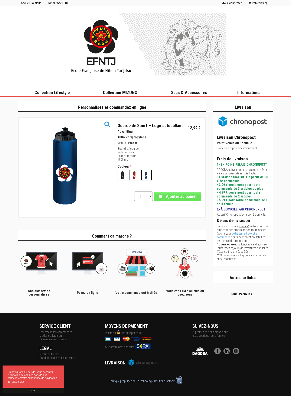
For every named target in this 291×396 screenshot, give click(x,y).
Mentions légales (49, 354)
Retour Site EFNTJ (58, 3)
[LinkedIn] (227, 353)
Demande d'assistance (52, 339)
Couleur (124, 166)
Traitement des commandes (55, 332)
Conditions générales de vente (57, 358)
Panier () (259, 3)
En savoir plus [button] (16, 381)
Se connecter (233, 3)
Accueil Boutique (31, 3)
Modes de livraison (50, 335)
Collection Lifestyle (52, 92)
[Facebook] (218, 353)
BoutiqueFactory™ (165, 381)
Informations (249, 92)
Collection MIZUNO (120, 92)
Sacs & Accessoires (189, 92)
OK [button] (33, 390)
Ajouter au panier (181, 196)
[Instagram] (237, 353)
